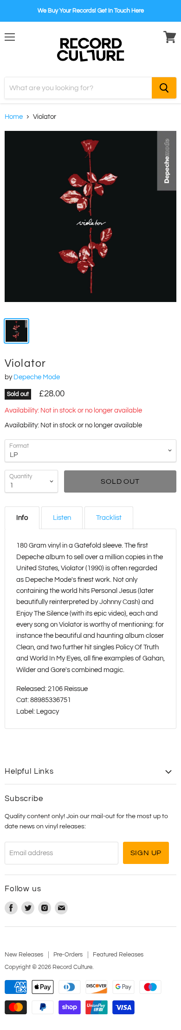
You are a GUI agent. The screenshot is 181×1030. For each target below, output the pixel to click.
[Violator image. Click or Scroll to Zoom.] (90, 221)
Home (14, 116)
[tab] (22, 517)
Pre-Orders (68, 954)
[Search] (164, 88)
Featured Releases (118, 954)
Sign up (146, 853)
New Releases (24, 954)
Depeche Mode (36, 377)
